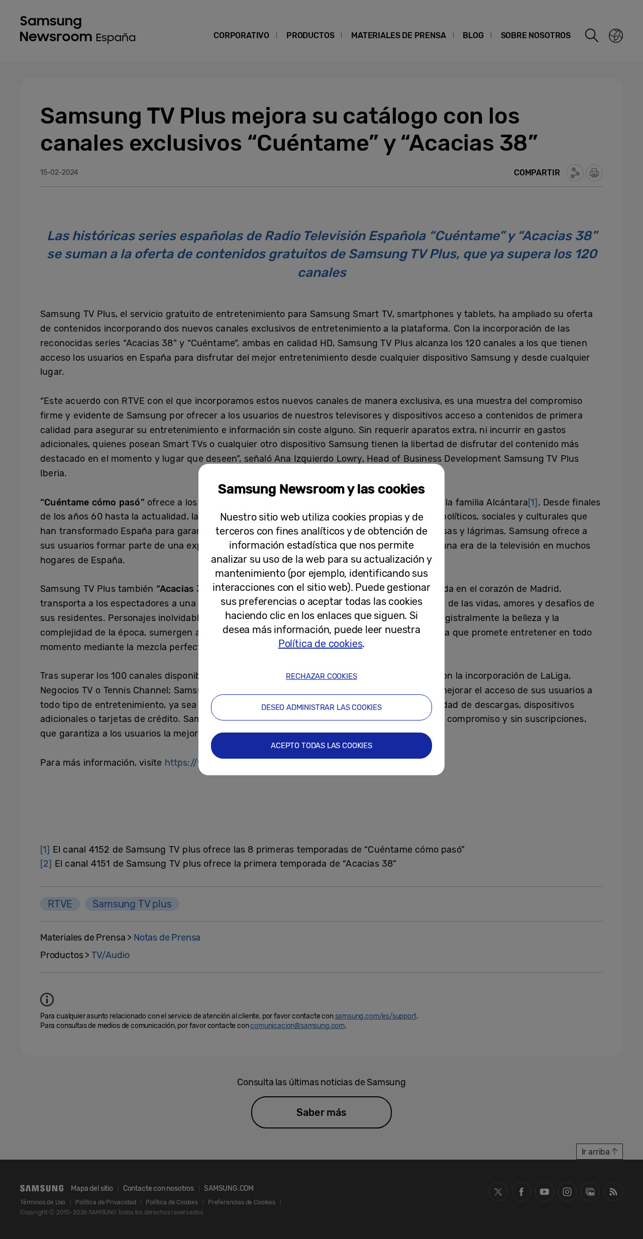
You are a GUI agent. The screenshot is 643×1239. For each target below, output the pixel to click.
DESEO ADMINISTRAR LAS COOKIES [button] (321, 707)
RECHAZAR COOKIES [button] (321, 676)
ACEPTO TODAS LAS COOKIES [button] (321, 745)
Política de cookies (320, 644)
